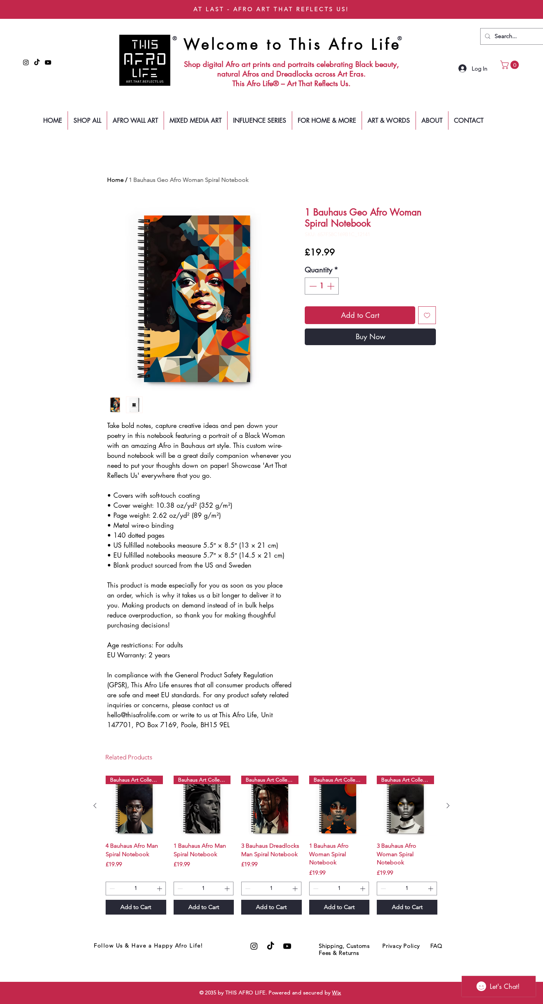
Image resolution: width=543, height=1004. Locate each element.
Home (115, 179)
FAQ (436, 945)
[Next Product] (448, 805)
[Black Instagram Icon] (26, 62)
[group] (271, 845)
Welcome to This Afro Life (292, 44)
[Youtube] (48, 62)
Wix (336, 992)
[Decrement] (312, 286)
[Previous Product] (94, 805)
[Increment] (331, 286)
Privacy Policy (401, 945)
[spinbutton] (321, 286)
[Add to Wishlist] (427, 315)
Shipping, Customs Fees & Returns (344, 949)
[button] (510, 65)
